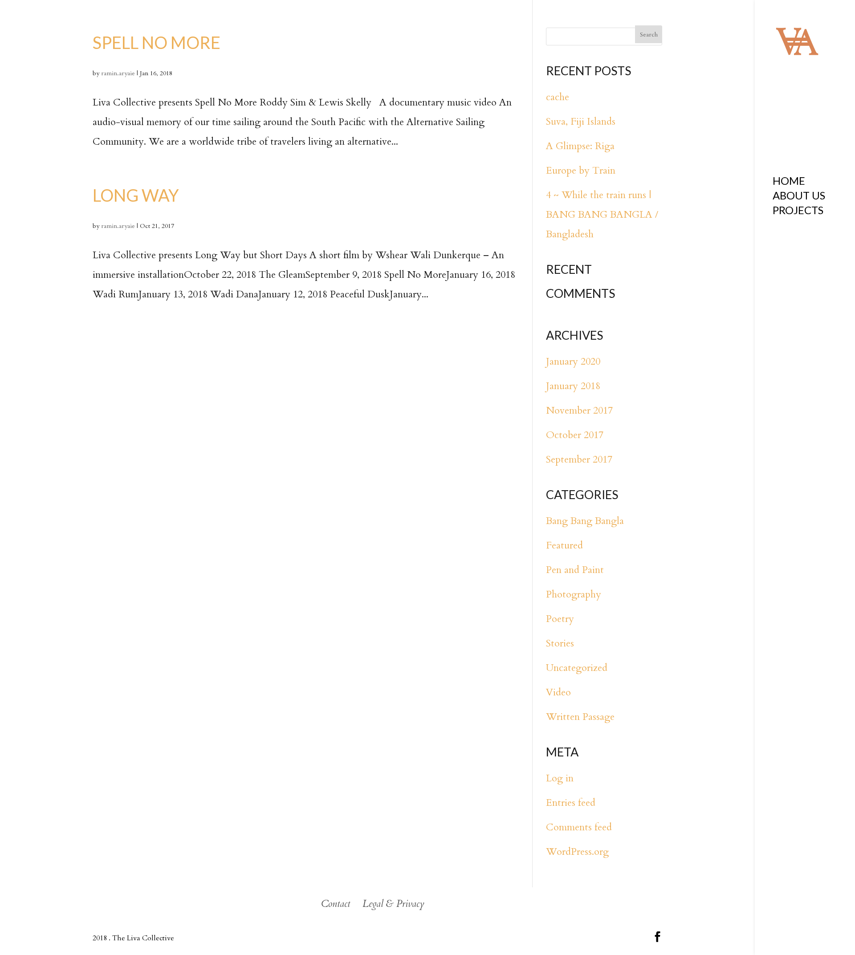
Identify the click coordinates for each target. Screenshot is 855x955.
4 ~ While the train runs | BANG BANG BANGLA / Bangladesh (602, 214)
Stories (560, 643)
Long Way (136, 195)
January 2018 (573, 386)
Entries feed (570, 802)
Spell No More (156, 42)
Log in (560, 778)
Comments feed (579, 827)
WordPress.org (577, 851)
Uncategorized (576, 668)
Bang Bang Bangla (585, 521)
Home (789, 182)
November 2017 (579, 410)
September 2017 (579, 459)
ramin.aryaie (118, 73)
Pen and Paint (575, 570)
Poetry (560, 619)
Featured (564, 545)
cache (557, 97)
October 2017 (574, 435)
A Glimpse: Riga (580, 146)
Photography (573, 594)
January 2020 (573, 361)
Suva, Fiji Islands (580, 121)
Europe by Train (580, 170)
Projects (798, 211)
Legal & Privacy (393, 903)
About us (799, 197)
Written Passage (580, 716)
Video (558, 692)
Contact (335, 903)
